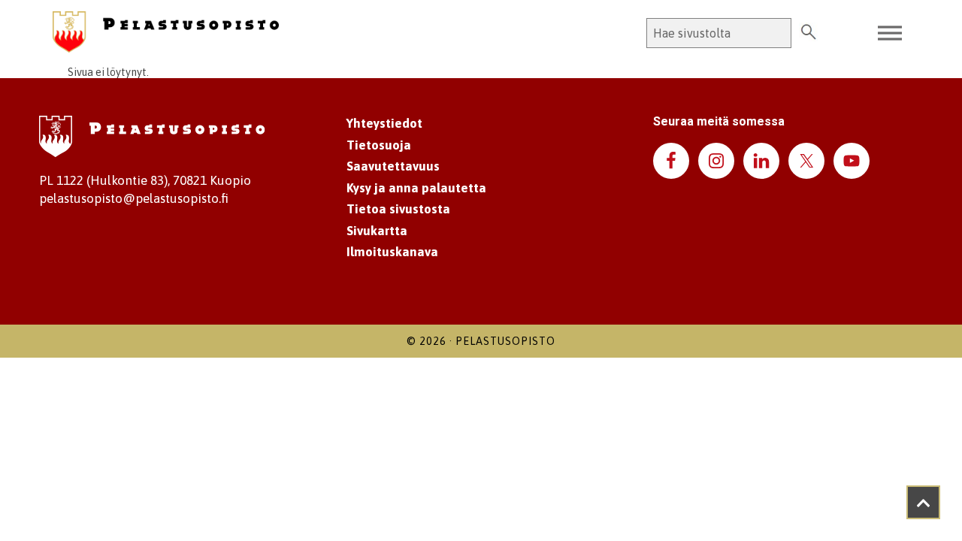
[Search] (808, 33)
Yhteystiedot (384, 123)
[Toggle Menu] (890, 33)
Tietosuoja (378, 145)
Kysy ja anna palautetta (416, 187)
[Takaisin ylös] (923, 502)
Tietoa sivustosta (398, 208)
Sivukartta (376, 230)
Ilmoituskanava (392, 251)
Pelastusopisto (505, 341)
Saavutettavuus (393, 166)
